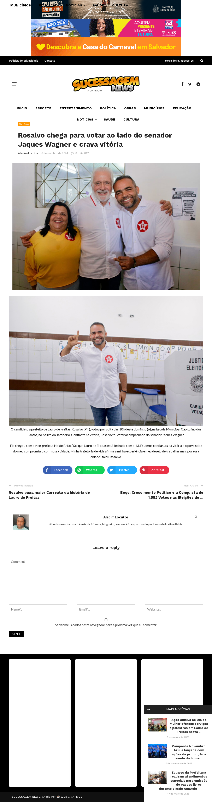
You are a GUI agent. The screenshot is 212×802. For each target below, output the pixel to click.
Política (108, 108)
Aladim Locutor (28, 153)
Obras (130, 108)
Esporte (43, 108)
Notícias (85, 119)
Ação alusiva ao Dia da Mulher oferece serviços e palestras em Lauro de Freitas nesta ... (189, 726)
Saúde (109, 119)
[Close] (148, 709)
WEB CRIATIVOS (71, 796)
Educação (182, 108)
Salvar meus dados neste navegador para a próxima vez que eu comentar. (106, 625)
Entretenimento (76, 108)
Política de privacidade (23, 60)
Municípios (154, 108)
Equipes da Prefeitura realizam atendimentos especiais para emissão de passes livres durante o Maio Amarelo (183, 781)
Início (22, 108)
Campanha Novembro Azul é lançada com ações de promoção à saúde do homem (189, 752)
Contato (50, 60)
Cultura (131, 119)
